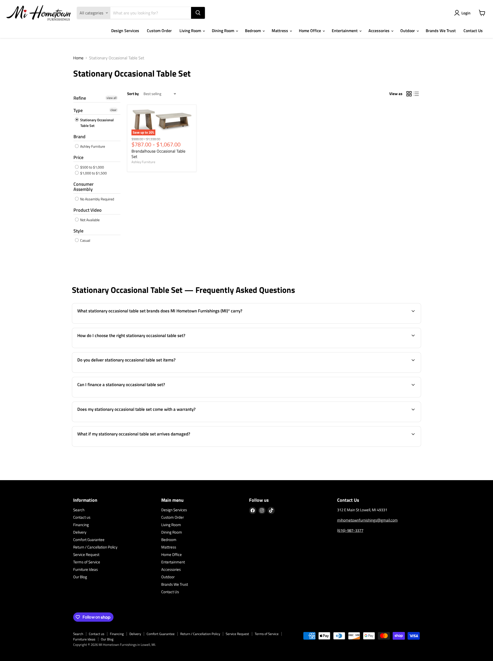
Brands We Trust (441, 30)
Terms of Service (86, 562)
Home (78, 57)
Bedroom (253, 30)
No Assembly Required (96, 199)
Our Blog (80, 577)
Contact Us (473, 30)
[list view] (416, 93)
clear (113, 110)
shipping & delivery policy (381, 372)
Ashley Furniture (92, 146)
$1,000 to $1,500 (93, 173)
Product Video (87, 210)
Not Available (89, 219)
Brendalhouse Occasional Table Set (158, 154)
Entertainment (345, 30)
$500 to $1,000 (91, 167)
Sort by (133, 93)
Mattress (280, 30)
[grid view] (409, 93)
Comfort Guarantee (89, 540)
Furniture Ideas (85, 569)
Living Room (190, 30)
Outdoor (408, 30)
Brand (79, 136)
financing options (116, 397)
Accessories (379, 30)
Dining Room (223, 30)
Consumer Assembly (83, 187)
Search (78, 510)
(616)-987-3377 (350, 530)
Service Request (86, 554)
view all (112, 98)
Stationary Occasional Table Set (96, 122)
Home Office (310, 30)
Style (78, 230)
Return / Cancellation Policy (95, 547)
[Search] (198, 13)
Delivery (79, 532)
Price (78, 157)
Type (78, 110)
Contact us (81, 517)
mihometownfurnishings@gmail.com (367, 520)
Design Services (125, 30)
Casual (84, 240)
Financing (81, 525)
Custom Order (159, 30)
